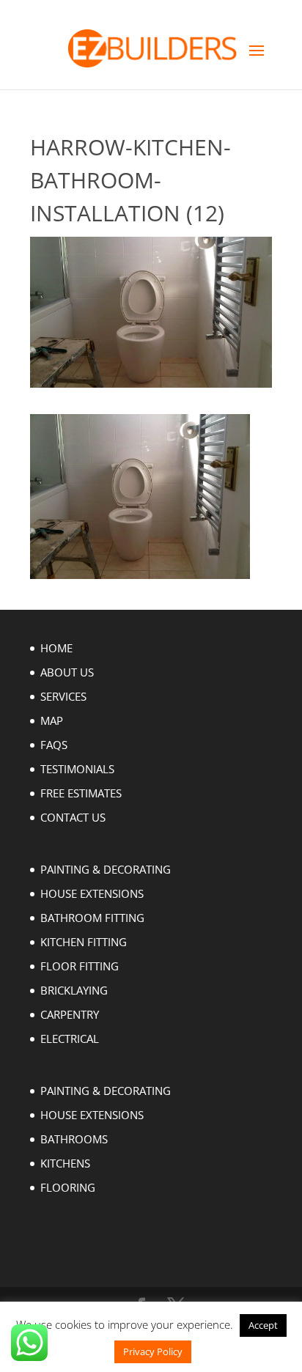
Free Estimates (81, 793)
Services (63, 696)
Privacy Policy (153, 1351)
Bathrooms (74, 1139)
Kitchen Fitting (83, 941)
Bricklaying (74, 990)
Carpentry (69, 1014)
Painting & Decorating (105, 869)
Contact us (73, 817)
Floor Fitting (79, 966)
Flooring (67, 1187)
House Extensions (92, 893)
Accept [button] (263, 1325)
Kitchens (65, 1163)
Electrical (69, 1038)
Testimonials (77, 768)
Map (51, 720)
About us (67, 672)
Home (56, 648)
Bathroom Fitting (92, 917)
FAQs (53, 744)
